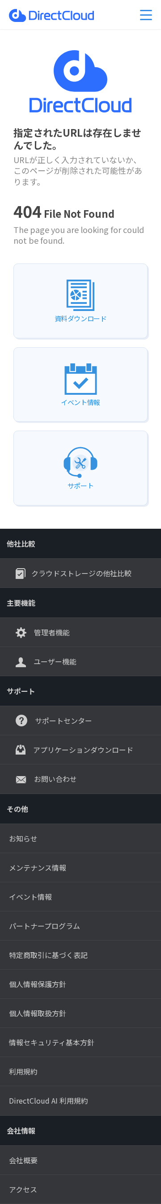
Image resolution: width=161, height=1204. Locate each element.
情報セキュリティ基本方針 (51, 1042)
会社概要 (23, 1160)
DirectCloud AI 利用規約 (48, 1100)
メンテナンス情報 (37, 867)
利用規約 (23, 1071)
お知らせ (23, 838)
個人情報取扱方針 (37, 1013)
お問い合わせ (54, 778)
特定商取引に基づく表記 (48, 954)
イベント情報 (30, 896)
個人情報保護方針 (37, 984)
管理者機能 (51, 632)
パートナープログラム (44, 925)
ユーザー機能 (54, 661)
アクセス (23, 1189)
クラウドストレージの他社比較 (81, 573)
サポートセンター (62, 720)
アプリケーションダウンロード (82, 749)
